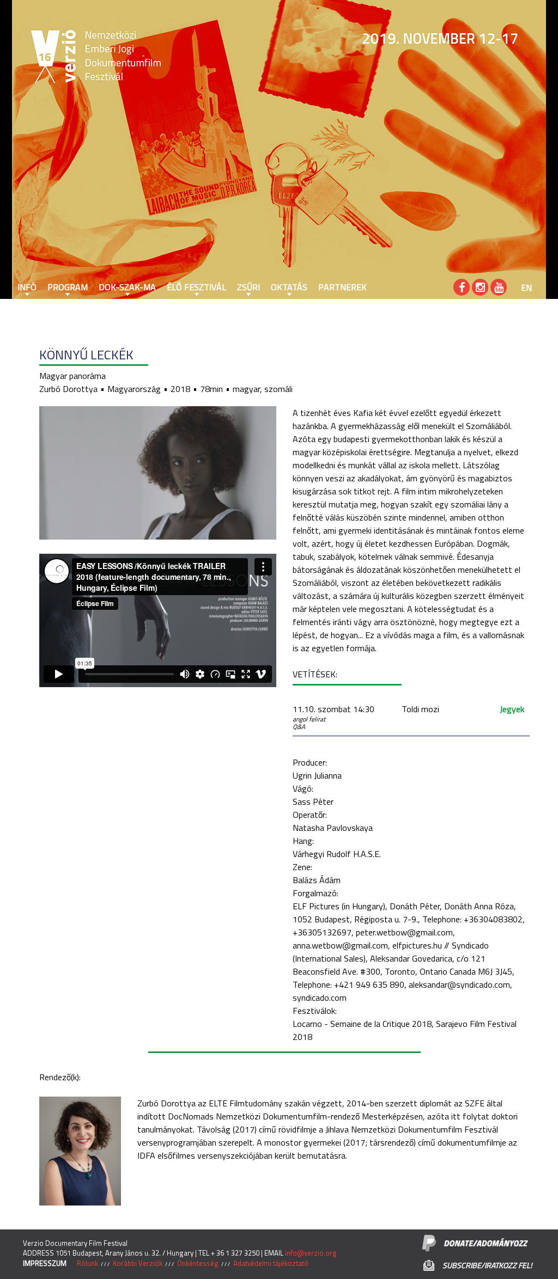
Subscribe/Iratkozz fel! (487, 1265)
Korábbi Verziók (137, 1263)
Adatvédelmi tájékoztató (270, 1263)
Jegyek (512, 708)
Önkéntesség (198, 1263)
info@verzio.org (311, 1252)
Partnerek (342, 286)
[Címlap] (44, 57)
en (526, 287)
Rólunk (87, 1263)
